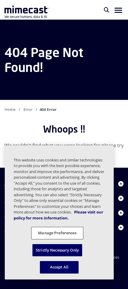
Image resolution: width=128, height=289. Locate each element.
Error (28, 109)
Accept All (59, 267)
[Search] (106, 9)
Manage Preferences (57, 232)
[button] (118, 10)
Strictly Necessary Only (57, 250)
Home (9, 109)
